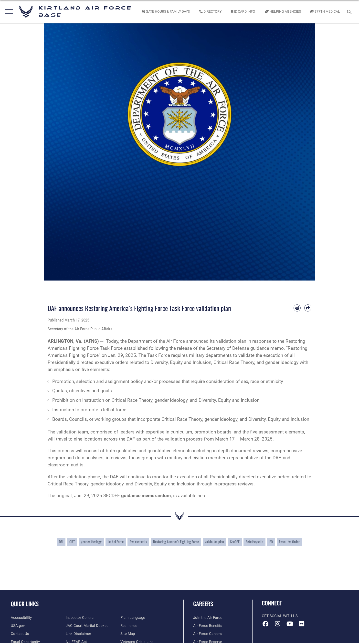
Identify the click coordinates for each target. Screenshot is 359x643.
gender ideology (91, 541)
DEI (61, 541)
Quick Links (25, 604)
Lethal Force (116, 541)
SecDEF (235, 541)
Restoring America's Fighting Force (176, 541)
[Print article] (297, 307)
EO (271, 541)
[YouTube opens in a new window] (289, 623)
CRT (72, 541)
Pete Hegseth (254, 541)
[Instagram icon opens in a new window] (277, 623)
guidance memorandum (146, 495)
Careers (203, 604)
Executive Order (289, 541)
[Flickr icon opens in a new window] (301, 623)
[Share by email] (307, 307)
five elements (138, 541)
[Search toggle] (350, 11)
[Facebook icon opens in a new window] (265, 623)
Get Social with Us (280, 616)
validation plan (214, 541)
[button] (8, 11)
